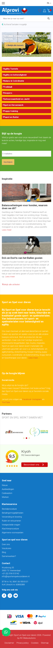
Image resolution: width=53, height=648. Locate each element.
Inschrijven (8, 162)
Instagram (37, 399)
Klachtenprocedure (10, 528)
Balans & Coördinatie (14, 81)
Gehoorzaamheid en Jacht (17, 99)
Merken (5, 497)
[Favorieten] (39, 11)
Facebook (26, 399)
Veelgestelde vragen (11, 524)
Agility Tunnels (11, 69)
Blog (4, 552)
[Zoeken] (48, 18)
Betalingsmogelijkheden (12, 513)
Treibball (8, 87)
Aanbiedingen (8, 489)
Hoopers (8, 93)
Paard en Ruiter (11, 117)
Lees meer (6, 230)
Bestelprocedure (9, 509)
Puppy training (11, 111)
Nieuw (5, 485)
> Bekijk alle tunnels (15, 45)
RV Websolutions (28, 638)
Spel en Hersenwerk (13, 105)
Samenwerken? (9, 556)
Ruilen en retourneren (11, 520)
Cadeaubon (7, 493)
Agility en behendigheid (15, 75)
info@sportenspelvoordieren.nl (15, 576)
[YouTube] (15, 595)
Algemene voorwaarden (12, 532)
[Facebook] (4, 595)
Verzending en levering (12, 517)
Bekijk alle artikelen (11, 284)
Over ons (6, 544)
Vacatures (6, 548)
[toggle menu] (3, 3)
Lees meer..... (34, 358)
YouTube (6, 402)
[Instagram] (10, 595)
